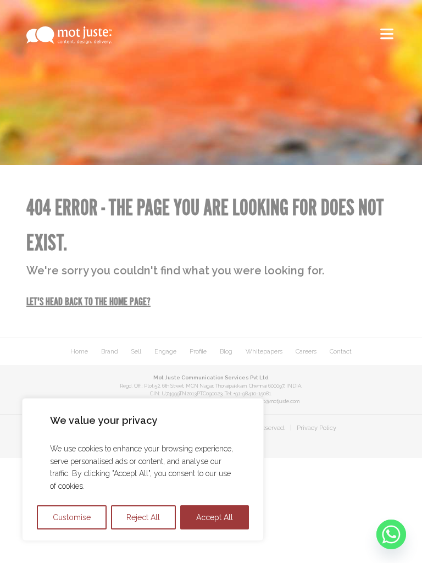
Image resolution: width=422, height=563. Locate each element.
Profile (198, 351)
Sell (136, 351)
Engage (165, 351)
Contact (341, 351)
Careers (306, 351)
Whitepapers (264, 351)
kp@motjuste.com (279, 401)
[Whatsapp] (391, 534)
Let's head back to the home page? (88, 302)
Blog (226, 351)
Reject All (143, 517)
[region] (143, 469)
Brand (109, 351)
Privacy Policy (316, 428)
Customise (72, 517)
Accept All (214, 517)
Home (79, 351)
